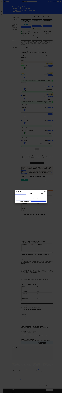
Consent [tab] (20, 193)
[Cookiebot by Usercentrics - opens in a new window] (43, 191)
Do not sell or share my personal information (23, 201)
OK (38, 201)
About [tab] (42, 193)
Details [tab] (31, 193)
